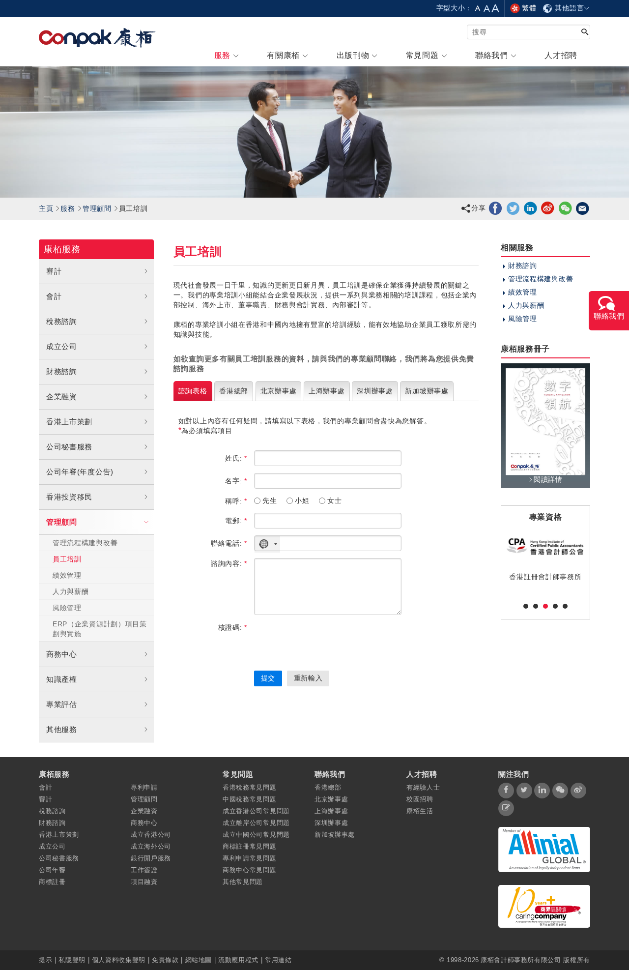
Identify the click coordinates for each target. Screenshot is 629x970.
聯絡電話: (229, 543)
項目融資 (144, 881)
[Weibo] (547, 208)
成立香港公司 (151, 834)
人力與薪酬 (71, 591)
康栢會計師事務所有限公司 (521, 960)
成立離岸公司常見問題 (256, 822)
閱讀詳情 (548, 479)
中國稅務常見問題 (250, 799)
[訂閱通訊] (506, 808)
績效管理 (67, 575)
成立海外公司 (151, 846)
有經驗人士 (423, 787)
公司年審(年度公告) (80, 472)
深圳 (375, 391)
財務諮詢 (61, 371)
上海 (327, 391)
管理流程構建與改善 (85, 543)
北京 (278, 391)
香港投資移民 (69, 497)
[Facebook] (495, 208)
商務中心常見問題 (250, 870)
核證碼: (232, 627)
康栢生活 (419, 811)
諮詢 (192, 391)
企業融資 (61, 396)
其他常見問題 (243, 881)
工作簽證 (144, 870)
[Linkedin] (530, 208)
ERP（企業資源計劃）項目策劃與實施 (100, 629)
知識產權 (61, 679)
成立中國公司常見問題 (256, 834)
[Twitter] (513, 208)
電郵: (236, 521)
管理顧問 (97, 208)
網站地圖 (198, 960)
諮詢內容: (229, 563)
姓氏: (236, 458)
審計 (53, 271)
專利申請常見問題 (250, 858)
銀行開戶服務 (151, 858)
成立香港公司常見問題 (256, 811)
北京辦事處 (331, 799)
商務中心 (61, 654)
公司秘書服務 (69, 446)
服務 (67, 208)
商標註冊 (52, 881)
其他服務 (61, 729)
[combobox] (267, 544)
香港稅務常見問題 (250, 787)
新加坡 (426, 391)
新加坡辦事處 (334, 834)
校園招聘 (419, 799)
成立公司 (61, 346)
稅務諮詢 (61, 321)
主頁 (46, 208)
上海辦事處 (331, 811)
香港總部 (328, 787)
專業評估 (61, 704)
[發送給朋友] (582, 208)
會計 (53, 296)
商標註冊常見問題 (250, 846)
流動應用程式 (238, 960)
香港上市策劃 (69, 421)
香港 (233, 391)
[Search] (585, 32)
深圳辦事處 (331, 822)
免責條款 (165, 960)
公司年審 (52, 870)
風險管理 (67, 608)
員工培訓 (67, 559)
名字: (236, 481)
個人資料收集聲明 (118, 960)
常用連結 (278, 960)
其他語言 (568, 8)
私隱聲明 (72, 960)
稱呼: (236, 501)
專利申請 (144, 787)
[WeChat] (565, 208)
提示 (47, 960)
